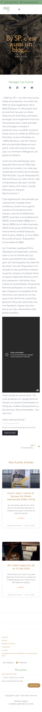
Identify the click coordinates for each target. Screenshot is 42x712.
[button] (19, 9)
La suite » (21, 518)
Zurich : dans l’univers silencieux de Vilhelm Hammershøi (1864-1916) (21, 496)
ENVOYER (10, 433)
